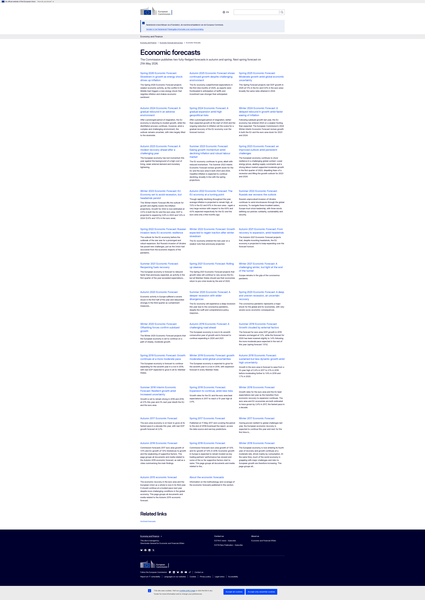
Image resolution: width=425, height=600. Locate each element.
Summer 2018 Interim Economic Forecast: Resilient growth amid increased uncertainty (158, 391)
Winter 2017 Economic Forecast (256, 418)
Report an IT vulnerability (150, 577)
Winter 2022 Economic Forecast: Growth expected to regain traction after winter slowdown (212, 233)
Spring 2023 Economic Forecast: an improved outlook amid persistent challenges (259, 150)
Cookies (193, 577)
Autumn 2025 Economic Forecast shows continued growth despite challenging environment (212, 77)
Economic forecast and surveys (171, 43)
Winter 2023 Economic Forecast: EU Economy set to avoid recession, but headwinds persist (161, 195)
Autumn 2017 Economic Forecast (158, 418)
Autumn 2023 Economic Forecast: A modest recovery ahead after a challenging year (160, 150)
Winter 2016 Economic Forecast (257, 443)
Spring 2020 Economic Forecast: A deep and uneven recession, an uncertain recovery (261, 296)
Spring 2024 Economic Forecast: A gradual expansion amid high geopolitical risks (209, 112)
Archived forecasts (148, 521)
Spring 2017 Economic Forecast (207, 418)
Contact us (199, 572)
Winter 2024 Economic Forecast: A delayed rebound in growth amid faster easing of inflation (261, 112)
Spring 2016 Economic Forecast (207, 443)
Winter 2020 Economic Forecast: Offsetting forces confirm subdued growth (159, 327)
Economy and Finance (148, 43)
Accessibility (233, 577)
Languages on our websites (175, 577)
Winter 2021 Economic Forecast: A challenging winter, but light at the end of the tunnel (261, 267)
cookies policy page (187, 590)
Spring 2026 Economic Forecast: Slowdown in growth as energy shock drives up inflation (161, 77)
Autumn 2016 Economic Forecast (158, 443)
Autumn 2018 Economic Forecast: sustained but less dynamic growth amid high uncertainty (261, 359)
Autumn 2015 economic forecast (158, 477)
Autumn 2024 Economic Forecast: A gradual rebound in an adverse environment (160, 112)
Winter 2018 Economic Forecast (257, 387)
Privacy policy (205, 577)
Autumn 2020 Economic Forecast (159, 292)
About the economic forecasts (207, 477)
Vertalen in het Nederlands (156, 29)
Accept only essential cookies (261, 592)
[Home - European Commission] (158, 11)
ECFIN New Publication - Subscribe (228, 545)
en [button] (227, 12)
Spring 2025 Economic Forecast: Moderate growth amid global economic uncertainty (261, 77)
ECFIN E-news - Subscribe (225, 541)
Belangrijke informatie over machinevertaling (185, 29)
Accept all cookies (234, 592)
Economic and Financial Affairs (263, 541)
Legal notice (219, 577)
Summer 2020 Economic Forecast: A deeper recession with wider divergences (210, 296)
